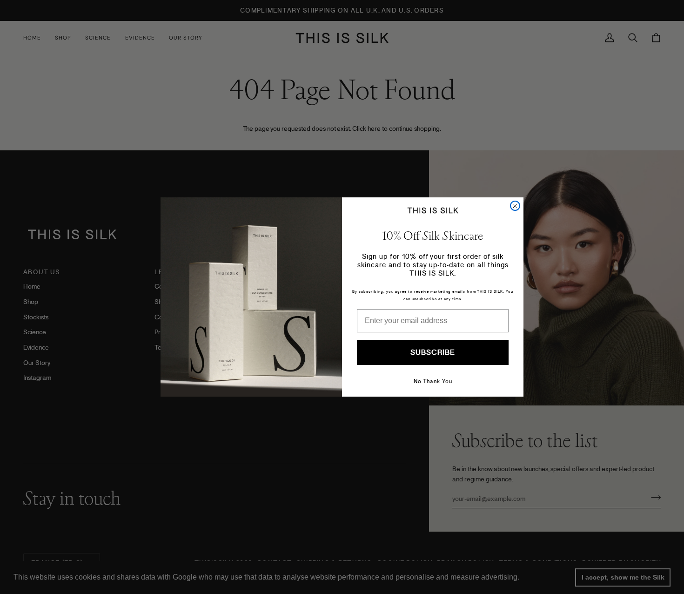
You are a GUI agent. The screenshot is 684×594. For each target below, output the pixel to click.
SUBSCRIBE (432, 352)
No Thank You (433, 381)
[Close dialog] (515, 205)
